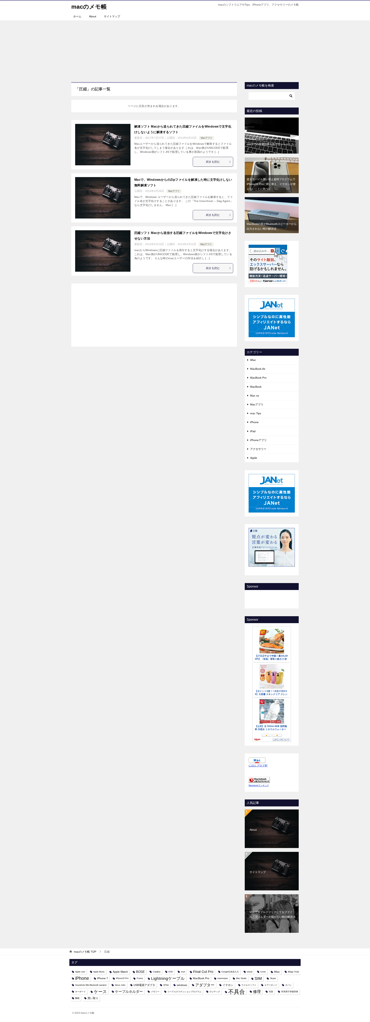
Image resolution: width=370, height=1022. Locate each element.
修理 (257, 991)
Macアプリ (206, 138)
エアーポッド (270, 985)
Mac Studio (241, 978)
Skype (273, 978)
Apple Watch (120, 971)
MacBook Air (257, 368)
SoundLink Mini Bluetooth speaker (91, 985)
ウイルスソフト (248, 985)
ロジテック (214, 991)
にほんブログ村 (258, 765)
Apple (253, 457)
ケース (100, 991)
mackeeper (222, 978)
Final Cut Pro (203, 972)
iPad (253, 431)
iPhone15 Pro (122, 978)
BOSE (140, 971)
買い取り (92, 998)
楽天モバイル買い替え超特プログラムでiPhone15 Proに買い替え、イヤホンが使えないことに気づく (271, 184)
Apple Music (99, 972)
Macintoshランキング (259, 785)
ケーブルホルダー (129, 991)
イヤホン (228, 985)
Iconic (263, 972)
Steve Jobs (120, 985)
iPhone (254, 422)
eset (183, 972)
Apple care (80, 972)
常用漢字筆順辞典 (289, 991)
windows (182, 985)
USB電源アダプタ (144, 985)
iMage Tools (293, 972)
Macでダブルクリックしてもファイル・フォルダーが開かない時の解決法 (272, 914)
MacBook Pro (258, 377)
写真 (271, 991)
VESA (166, 985)
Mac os (254, 395)
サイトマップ (112, 16)
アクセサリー (258, 448)
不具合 (236, 991)
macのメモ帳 (89, 6)
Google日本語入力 (230, 972)
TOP (85, 951)
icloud (249, 972)
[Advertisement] (185, 49)
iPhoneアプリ (258, 440)
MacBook (256, 386)
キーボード (80, 991)
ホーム (77, 16)
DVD (170, 972)
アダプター (204, 985)
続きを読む (213, 161)
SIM (258, 978)
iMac (253, 359)
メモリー (155, 991)
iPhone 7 (102, 978)
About (92, 16)
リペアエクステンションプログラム (184, 991)
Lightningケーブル (168, 978)
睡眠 (77, 998)
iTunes (140, 978)
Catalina (156, 972)
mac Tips (255, 413)
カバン (288, 985)
